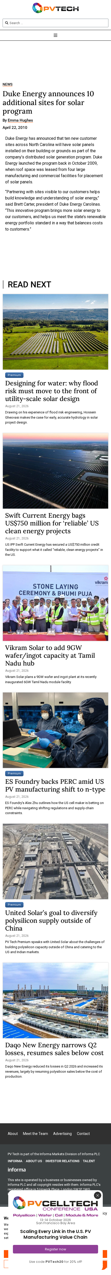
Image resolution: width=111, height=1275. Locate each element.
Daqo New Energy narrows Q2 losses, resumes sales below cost (54, 1049)
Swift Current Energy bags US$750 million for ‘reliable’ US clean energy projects (52, 523)
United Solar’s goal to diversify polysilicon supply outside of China (51, 920)
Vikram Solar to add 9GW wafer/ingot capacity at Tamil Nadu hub (50, 655)
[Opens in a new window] (17, 1169)
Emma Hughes (20, 121)
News (7, 84)
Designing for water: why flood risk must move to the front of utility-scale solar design (51, 391)
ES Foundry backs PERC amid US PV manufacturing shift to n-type (55, 785)
